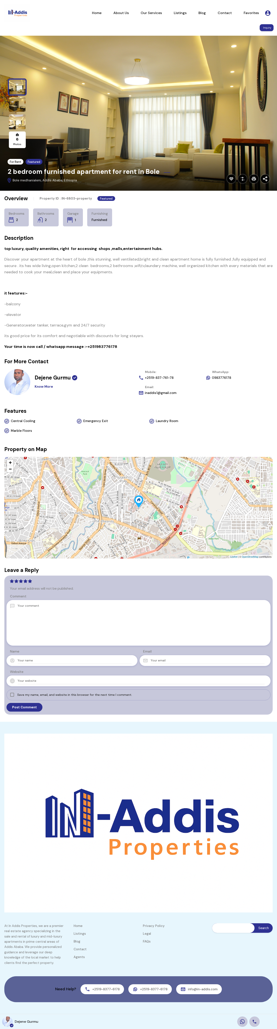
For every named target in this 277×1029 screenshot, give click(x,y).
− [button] (10, 469)
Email (147, 651)
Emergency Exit (95, 421)
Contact (225, 13)
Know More (44, 386)
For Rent (15, 162)
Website (16, 671)
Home (96, 13)
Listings (180, 13)
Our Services (151, 13)
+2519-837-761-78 (159, 378)
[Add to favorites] (231, 178)
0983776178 (221, 378)
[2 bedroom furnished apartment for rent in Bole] (138, 501)
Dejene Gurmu (53, 377)
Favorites (251, 13)
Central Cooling (23, 421)
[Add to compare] (242, 178)
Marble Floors (21, 431)
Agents (79, 957)
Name (14, 651)
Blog (202, 13)
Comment (18, 596)
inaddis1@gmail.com (160, 393)
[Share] (265, 178)
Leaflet (233, 556)
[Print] (254, 178)
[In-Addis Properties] (17, 12)
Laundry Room (167, 421)
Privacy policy (154, 926)
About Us (121, 13)
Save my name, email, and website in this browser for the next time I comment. (74, 695)
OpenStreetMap (250, 556)
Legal (147, 933)
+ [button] (10, 462)
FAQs (147, 941)
